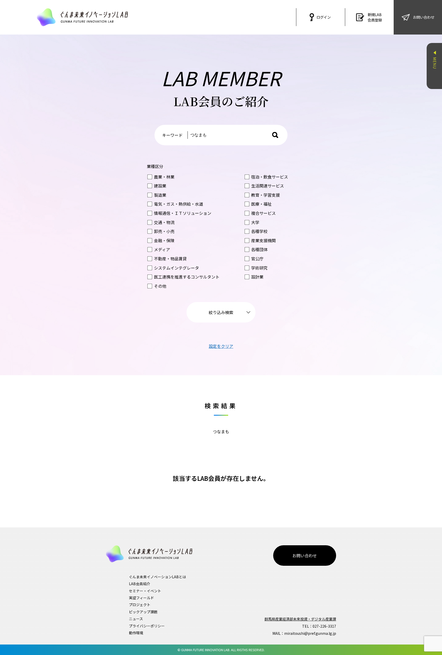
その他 (160, 286)
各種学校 (259, 231)
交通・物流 (164, 222)
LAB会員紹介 (139, 583)
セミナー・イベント (145, 590)
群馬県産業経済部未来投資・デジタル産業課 (300, 618)
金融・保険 (164, 240)
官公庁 (257, 259)
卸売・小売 (164, 231)
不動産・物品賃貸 (170, 259)
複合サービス (263, 213)
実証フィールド (141, 597)
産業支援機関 (263, 240)
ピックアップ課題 (143, 611)
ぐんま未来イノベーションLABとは (157, 576)
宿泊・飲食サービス (269, 177)
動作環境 (136, 632)
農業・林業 (164, 177)
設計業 (257, 277)
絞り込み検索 (221, 312)
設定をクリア (221, 346)
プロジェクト (139, 604)
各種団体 (259, 249)
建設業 (160, 186)
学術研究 (259, 268)
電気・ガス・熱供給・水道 (178, 204)
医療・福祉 (261, 204)
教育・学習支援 (265, 195)
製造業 (160, 195)
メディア (162, 249)
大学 (255, 222)
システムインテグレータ (176, 268)
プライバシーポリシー (147, 625)
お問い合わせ (304, 555)
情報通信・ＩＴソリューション (182, 213)
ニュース (136, 618)
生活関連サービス (267, 186)
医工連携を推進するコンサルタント (186, 277)
